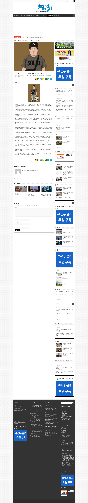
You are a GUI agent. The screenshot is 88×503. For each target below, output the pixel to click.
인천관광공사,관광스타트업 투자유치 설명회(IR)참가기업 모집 (51, 409)
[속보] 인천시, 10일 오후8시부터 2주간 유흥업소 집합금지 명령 (36, 431)
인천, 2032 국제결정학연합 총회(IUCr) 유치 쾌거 (51, 419)
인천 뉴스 (32, 15)
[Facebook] (63, 1)
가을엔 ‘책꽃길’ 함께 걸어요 (67, 272)
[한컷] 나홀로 (58, 146)
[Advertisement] (44, 26)
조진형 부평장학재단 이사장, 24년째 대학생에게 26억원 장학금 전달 (67, 188)
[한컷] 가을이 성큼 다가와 (66, 141)
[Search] (74, 1)
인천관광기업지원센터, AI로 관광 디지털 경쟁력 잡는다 (51, 423)
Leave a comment (48, 75)
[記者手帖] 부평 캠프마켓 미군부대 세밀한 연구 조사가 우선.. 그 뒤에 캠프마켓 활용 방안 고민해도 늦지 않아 (64, 334)
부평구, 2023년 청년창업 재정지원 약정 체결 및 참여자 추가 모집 (36, 406)
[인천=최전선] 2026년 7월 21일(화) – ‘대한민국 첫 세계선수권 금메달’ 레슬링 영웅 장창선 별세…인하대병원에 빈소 (64, 95)
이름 (16, 218)
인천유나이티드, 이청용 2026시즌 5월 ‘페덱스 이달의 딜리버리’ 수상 (67, 237)
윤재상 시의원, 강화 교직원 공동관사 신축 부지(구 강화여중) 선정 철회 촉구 (36, 420)
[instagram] (67, 1)
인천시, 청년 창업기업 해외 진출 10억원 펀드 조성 (64, 291)
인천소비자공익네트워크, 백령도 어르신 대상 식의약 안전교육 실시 (51, 433)
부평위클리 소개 (57, 15)
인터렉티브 (50, 15)
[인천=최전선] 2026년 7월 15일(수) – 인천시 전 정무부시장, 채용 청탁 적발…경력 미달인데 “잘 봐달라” (64, 101)
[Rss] (62, 1)
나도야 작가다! (65, 277)
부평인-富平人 (26, 15)
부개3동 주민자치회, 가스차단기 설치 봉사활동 (36, 411)
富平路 (21, 15)
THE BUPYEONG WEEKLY (20, 75)
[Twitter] (64, 1)
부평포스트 (16, 15)
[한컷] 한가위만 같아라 (21, 178)
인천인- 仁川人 (38, 15)
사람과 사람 (38, 75)
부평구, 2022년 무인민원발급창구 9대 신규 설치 (35, 416)
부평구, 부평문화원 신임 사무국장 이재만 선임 (64, 197)
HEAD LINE (19, 40)
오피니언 (44, 15)
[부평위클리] (44, 7)
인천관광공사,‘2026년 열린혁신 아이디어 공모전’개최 (30, 37)
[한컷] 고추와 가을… (19, 193)
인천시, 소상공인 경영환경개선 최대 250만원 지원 (64, 294)
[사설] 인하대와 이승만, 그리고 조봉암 (62, 318)
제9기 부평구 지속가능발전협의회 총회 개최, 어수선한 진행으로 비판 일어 (36, 425)
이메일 (16, 222)
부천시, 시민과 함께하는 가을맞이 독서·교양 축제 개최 (35, 436)
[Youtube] (66, 1)
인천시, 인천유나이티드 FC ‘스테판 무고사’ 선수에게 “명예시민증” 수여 (45, 179)
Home (16, 40)
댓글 (16, 207)
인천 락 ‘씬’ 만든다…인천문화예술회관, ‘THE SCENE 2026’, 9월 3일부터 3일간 (46, 194)
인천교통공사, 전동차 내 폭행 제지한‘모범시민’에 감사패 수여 (51, 428)
